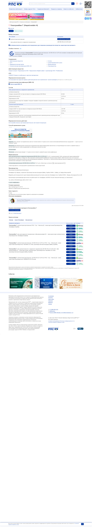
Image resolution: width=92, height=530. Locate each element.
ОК (82, 524)
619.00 (70, 234)
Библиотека (79, 9)
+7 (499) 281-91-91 (54, 309)
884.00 (70, 252)
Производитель (52, 66)
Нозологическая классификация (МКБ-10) (20, 66)
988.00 (70, 240)
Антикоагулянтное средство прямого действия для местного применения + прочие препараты (40, 79)
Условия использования (53, 321)
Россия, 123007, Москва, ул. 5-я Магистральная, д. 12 (61, 312)
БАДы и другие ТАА (29, 9)
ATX (11, 62)
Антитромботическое (14, 123)
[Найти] (72, 3)
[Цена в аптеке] (79, 226)
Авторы (50, 304)
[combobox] (50, 3)
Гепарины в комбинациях (25, 22)
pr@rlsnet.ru (52, 311)
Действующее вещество (16, 61)
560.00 (70, 228)
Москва (11, 220)
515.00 (70, 258)
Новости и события (68, 9)
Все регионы (29, 220)
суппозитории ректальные (17, 39)
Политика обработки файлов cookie (56, 322)
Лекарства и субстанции (15, 9)
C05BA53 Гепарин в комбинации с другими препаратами (23, 75)
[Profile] (81, 3)
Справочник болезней (43, 9)
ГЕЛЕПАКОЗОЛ (17, 213)
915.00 (70, 237)
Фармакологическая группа (17, 64)
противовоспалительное (26, 123)
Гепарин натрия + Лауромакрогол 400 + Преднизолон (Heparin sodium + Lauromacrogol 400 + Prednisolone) (36, 71)
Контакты (50, 297)
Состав (50, 61)
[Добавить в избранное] (9, 25)
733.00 (70, 231)
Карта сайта (51, 299)
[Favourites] (77, 3)
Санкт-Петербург (19, 220)
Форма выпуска (52, 64)
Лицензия (50, 300)
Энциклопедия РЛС (15, 22)
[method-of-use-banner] (26, 16)
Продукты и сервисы (56, 9)
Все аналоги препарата (14, 210)
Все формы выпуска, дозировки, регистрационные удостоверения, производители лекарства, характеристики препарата (42, 45)
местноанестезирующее (40, 123)
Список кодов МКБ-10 (16, 84)
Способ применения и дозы (55, 62)
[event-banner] (70, 284)
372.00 (70, 225)
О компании (51, 296)
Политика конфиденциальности (67, 321)
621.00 (70, 243)
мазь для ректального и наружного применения (23, 42)
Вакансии (50, 302)
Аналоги (11, 31)
